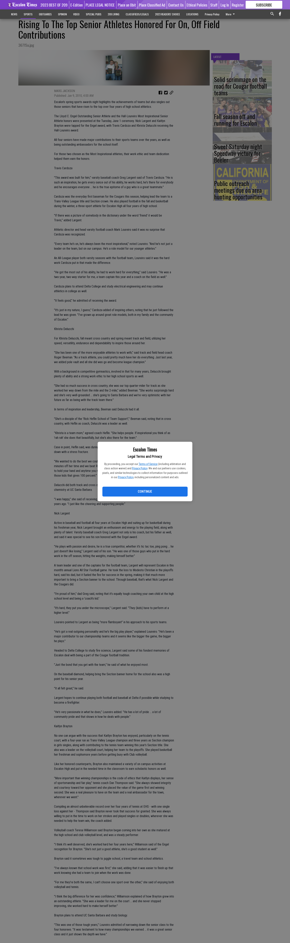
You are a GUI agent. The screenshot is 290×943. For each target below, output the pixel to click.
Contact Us (176, 4)
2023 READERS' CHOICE (167, 14)
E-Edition (76, 4)
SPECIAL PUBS (93, 14)
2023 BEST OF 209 (53, 4)
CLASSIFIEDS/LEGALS (137, 14)
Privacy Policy (139, 468)
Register (238, 4)
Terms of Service (148, 464)
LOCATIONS (192, 14)
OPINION (62, 14)
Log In (225, 4)
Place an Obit (127, 4)
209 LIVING (113, 14)
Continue (145, 491)
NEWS (14, 14)
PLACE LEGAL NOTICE (100, 4)
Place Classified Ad (152, 4)
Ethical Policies (197, 4)
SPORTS (28, 14)
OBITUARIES (45, 14)
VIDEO (76, 14)
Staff (213, 4)
